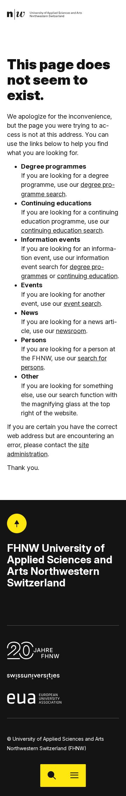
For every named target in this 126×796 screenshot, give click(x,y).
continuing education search (62, 230)
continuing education (87, 276)
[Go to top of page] (17, 523)
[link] (45, 14)
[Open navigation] (74, 775)
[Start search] (51, 775)
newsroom (71, 330)
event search (82, 303)
